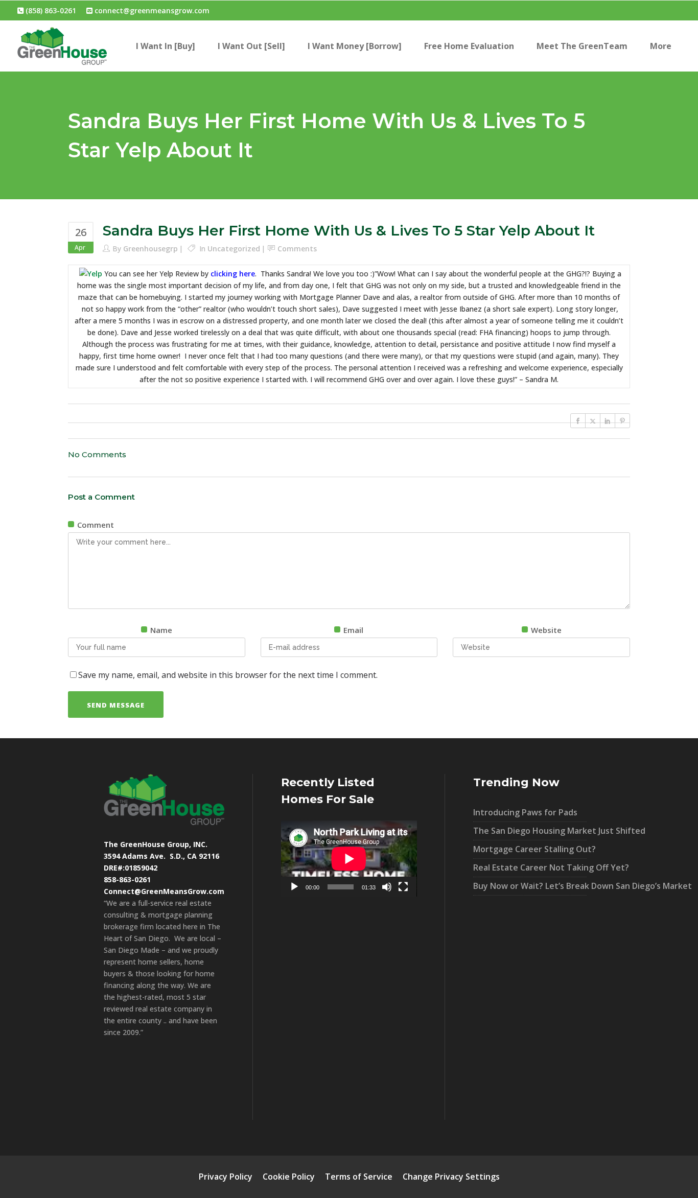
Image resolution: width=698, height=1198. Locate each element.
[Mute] (387, 887)
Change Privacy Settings (451, 1176)
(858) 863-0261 (50, 10)
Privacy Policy (225, 1176)
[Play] (294, 887)
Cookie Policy (289, 1176)
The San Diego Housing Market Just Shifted (530, 830)
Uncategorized (233, 248)
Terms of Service (358, 1176)
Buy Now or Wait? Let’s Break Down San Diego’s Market (530, 885)
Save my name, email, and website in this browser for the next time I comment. (228, 674)
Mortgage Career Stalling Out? (530, 849)
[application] (349, 858)
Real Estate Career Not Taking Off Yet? (530, 867)
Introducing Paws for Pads (525, 812)
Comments (297, 248)
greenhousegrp (150, 248)
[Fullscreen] (403, 887)
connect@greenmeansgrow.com (151, 10)
